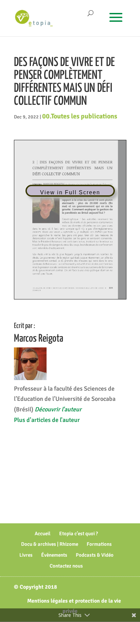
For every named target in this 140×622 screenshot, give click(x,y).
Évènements (54, 555)
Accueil (43, 533)
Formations (99, 544)
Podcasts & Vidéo (94, 555)
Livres (26, 555)
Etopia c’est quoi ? (78, 533)
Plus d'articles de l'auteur (47, 420)
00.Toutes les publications (79, 116)
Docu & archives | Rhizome (49, 544)
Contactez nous (66, 566)
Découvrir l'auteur (58, 409)
